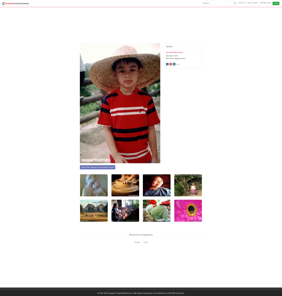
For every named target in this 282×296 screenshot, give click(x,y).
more (177, 64)
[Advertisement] (141, 25)
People (137, 242)
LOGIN (276, 3)
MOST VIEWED (253, 3)
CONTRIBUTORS (265, 3)
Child (145, 242)
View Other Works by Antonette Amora (97, 167)
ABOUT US (242, 3)
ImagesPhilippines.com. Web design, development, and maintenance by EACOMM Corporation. (150, 293)
